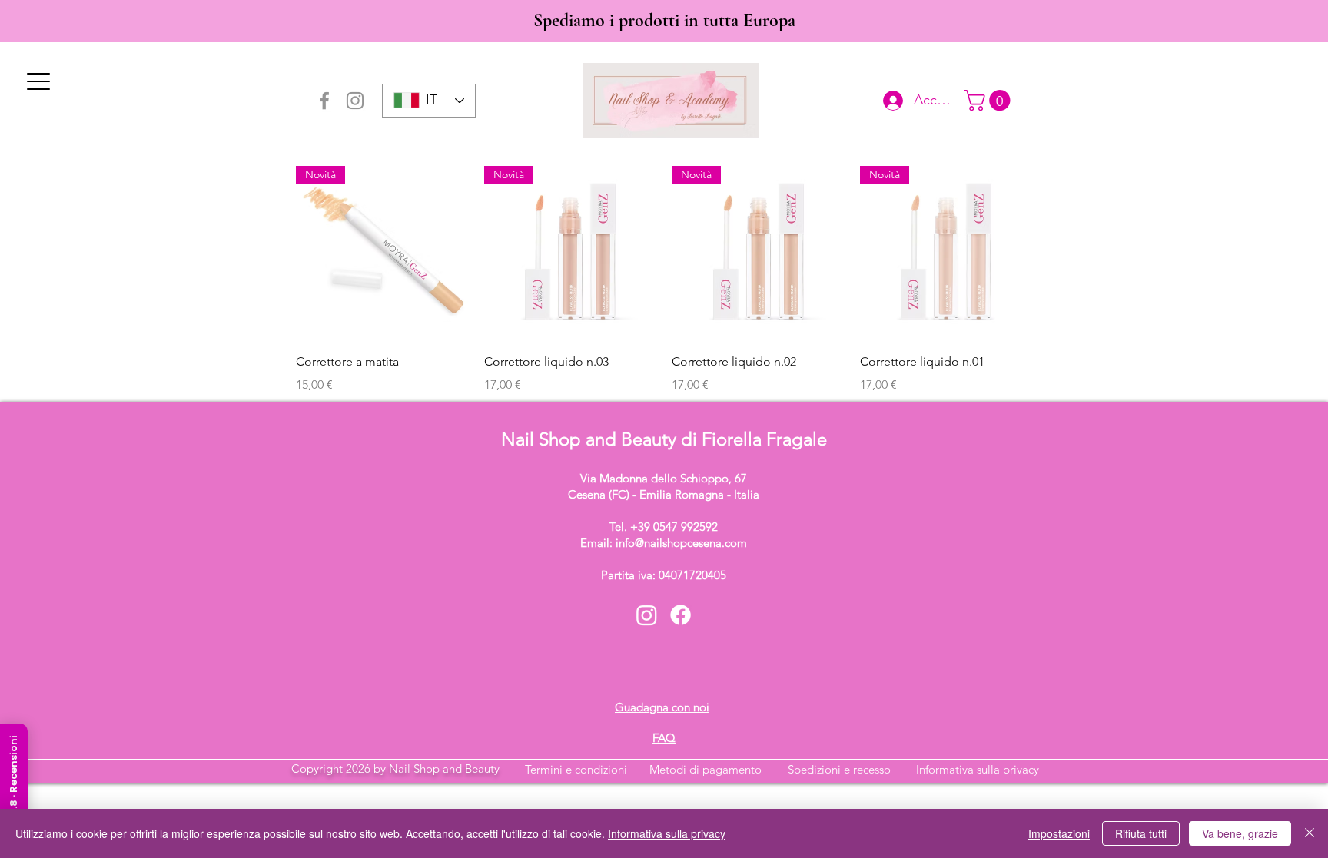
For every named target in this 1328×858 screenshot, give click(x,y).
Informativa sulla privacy (977, 769)
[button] (989, 100)
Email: (663, 542)
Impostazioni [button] (1059, 833)
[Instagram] (355, 100)
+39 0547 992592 (674, 526)
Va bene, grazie (1240, 833)
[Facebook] (324, 100)
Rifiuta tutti (1141, 833)
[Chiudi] (1309, 833)
